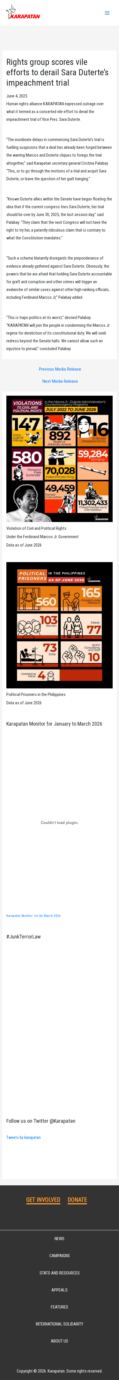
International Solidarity (59, 1324)
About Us (59, 1341)
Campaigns (59, 1255)
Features (59, 1307)
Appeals (59, 1290)
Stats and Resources (60, 1273)
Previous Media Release (60, 369)
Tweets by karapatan (23, 1137)
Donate (77, 1199)
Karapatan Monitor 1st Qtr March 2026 (33, 916)
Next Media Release (60, 381)
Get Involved (43, 1199)
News (59, 1238)
